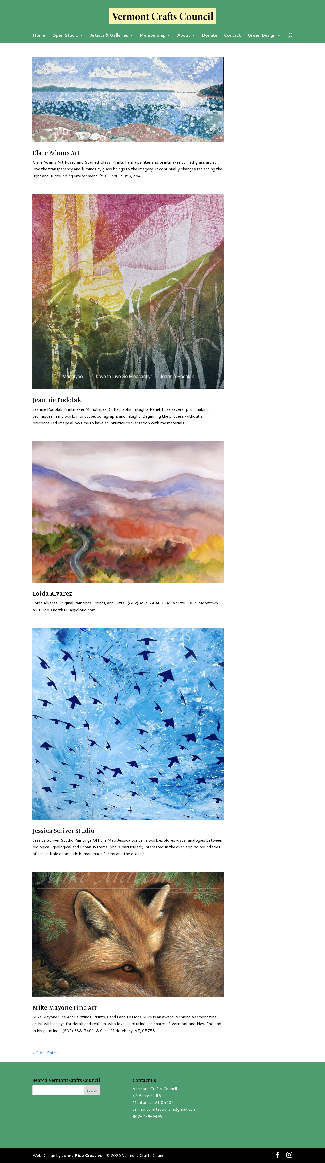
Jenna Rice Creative (82, 1155)
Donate (209, 35)
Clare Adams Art (56, 153)
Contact (232, 35)
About (183, 35)
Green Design (262, 35)
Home (39, 35)
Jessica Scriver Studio (63, 830)
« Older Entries (46, 1052)
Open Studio (65, 35)
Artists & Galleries (109, 35)
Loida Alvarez (52, 593)
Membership (153, 35)
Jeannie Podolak (56, 400)
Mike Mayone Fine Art (64, 1007)
